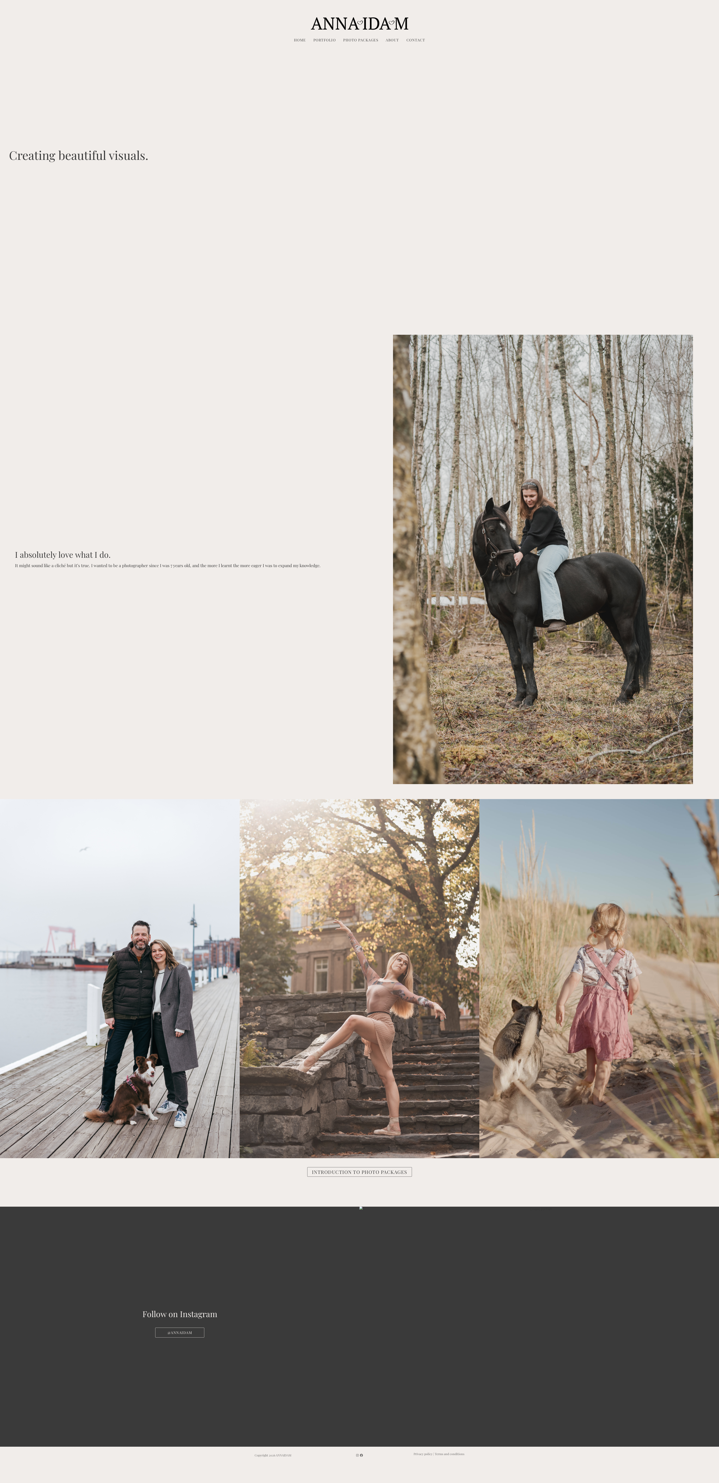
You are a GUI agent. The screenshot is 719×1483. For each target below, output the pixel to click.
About (392, 39)
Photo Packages (360, 39)
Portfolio (324, 39)
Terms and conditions (449, 1454)
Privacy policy (423, 1454)
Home (300, 39)
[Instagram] (357, 1455)
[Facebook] (361, 1455)
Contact (415, 39)
